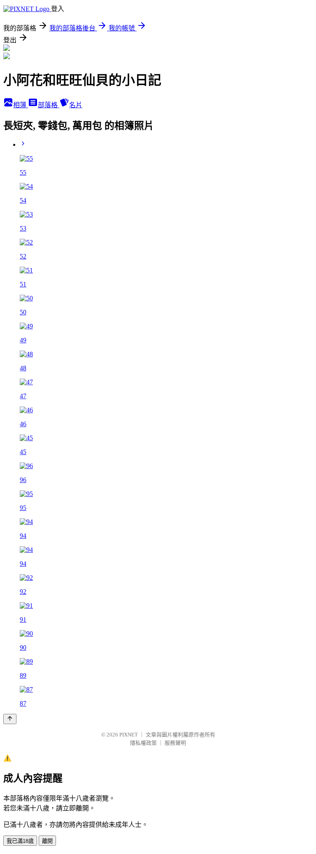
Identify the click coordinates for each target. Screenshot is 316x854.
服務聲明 (175, 743)
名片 (75, 105)
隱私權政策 (143, 743)
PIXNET (128, 735)
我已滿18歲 (20, 841)
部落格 (48, 105)
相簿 (20, 105)
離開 (47, 841)
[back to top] (9, 719)
